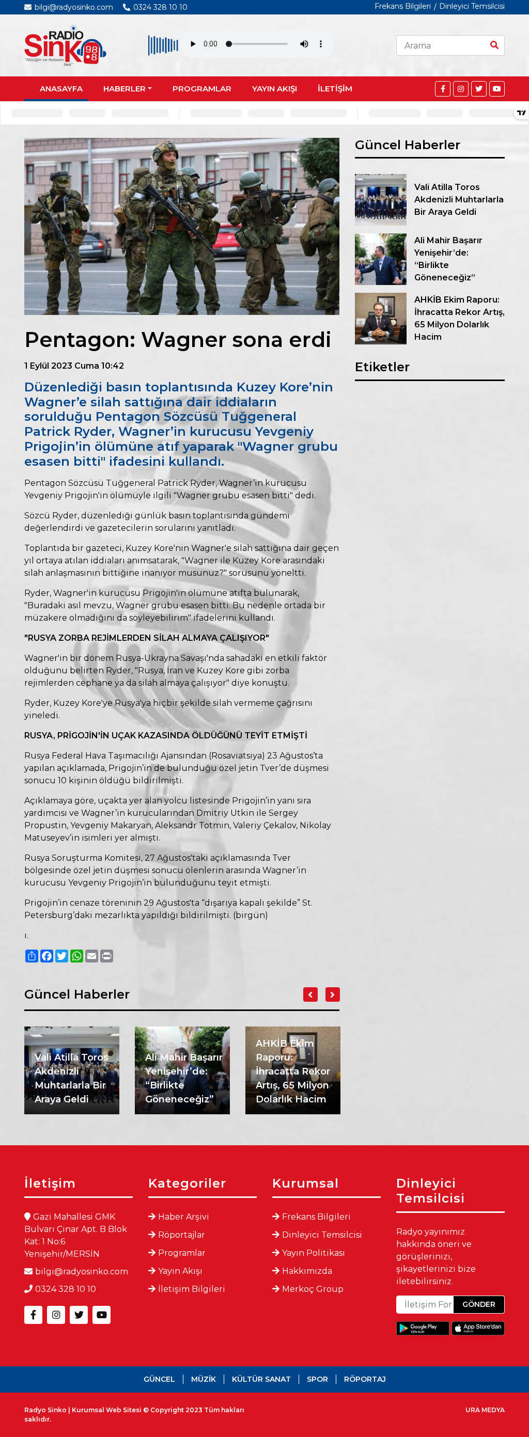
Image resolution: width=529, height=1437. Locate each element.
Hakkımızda (307, 1271)
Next (332, 994)
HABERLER (124, 88)
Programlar (182, 1253)
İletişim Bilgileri (191, 1289)
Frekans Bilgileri (403, 6)
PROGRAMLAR (202, 88)
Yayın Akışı (180, 1271)
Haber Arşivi (183, 1217)
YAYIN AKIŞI (274, 88)
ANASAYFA (61, 88)
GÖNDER (478, 1304)
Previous (310, 994)
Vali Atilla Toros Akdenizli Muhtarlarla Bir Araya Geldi (71, 1078)
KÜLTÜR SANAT (261, 1379)
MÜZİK (203, 1379)
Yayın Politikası (313, 1253)
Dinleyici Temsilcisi (472, 6)
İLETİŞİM (335, 88)
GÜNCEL (159, 1379)
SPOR (317, 1379)
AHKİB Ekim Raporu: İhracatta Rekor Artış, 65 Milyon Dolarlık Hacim (293, 1071)
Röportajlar (181, 1235)
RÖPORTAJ (365, 1379)
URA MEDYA (485, 1410)
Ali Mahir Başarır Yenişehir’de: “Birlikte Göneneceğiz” (184, 1078)
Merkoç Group (313, 1289)
